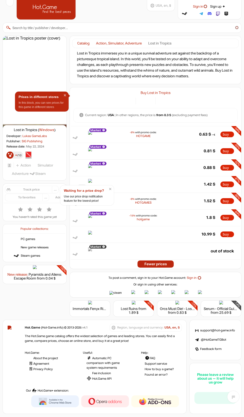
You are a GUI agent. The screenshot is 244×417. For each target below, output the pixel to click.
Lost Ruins (129, 309)
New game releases (34, 247)
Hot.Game (47, 9)
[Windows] (161, 100)
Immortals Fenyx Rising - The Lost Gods (104, 309)
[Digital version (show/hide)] (142, 100)
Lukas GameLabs (34, 136)
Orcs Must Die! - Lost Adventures (186, 309)
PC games (28, 239)
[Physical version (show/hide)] (149, 100)
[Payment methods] (129, 100)
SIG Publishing (32, 141)
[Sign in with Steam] (184, 13)
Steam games (30, 255)
